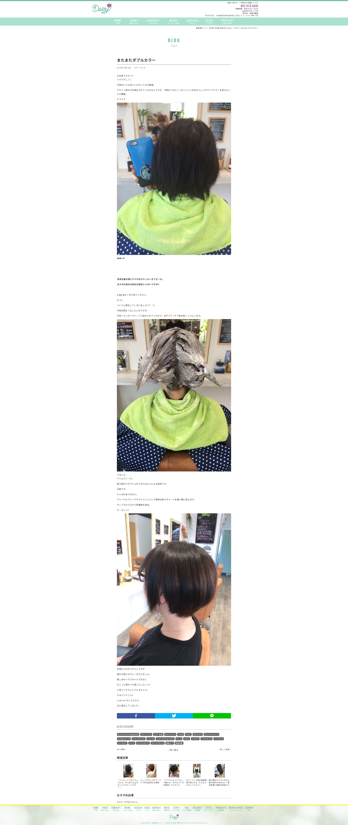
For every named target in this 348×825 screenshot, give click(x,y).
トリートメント (139, 739)
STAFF (176, 808)
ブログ (186, 739)
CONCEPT (153, 21)
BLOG (209, 21)
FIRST (134, 21)
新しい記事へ (225, 749)
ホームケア (122, 743)
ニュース (150, 739)
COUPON (249, 808)
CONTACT (227, 21)
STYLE (209, 808)
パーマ (178, 739)
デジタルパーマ (124, 739)
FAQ (187, 808)
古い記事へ (121, 749)
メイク (131, 743)
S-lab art (121, 294)
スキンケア (197, 734)
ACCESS (192, 21)
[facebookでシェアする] (136, 715)
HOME (118, 21)
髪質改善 (179, 743)
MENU (173, 21)
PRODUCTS (221, 808)
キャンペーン (170, 734)
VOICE (166, 808)
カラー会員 (158, 734)
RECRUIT (197, 808)
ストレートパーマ (211, 734)
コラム (188, 734)
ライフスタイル (158, 743)
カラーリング (139, 68)
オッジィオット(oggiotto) (128, 734)
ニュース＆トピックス (165, 739)
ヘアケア (195, 739)
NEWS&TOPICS (236, 808)
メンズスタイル (143, 743)
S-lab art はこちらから (128, 700)
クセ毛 (180, 734)
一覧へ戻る (173, 750)
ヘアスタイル (206, 739)
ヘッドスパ (218, 739)
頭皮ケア (169, 743)
